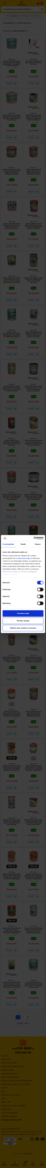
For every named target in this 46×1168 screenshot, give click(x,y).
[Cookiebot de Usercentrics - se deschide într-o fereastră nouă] (33, 538)
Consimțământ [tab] (8, 544)
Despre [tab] (38, 544)
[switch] (40, 589)
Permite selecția (23, 621)
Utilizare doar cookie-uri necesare (23, 628)
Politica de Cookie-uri (12, 572)
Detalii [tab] (23, 544)
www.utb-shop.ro (25, 558)
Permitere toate (23, 613)
